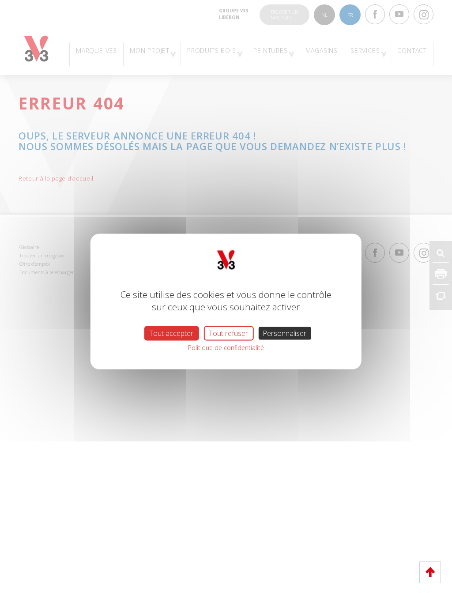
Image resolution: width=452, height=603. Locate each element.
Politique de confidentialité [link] (226, 347)
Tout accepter (171, 333)
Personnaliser (284, 333)
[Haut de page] (430, 572)
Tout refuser (228, 333)
